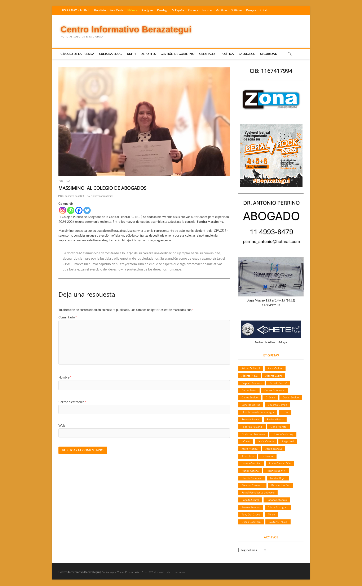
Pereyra (251, 10)
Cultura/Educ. (110, 53)
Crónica (270, 397)
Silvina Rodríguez (278, 507)
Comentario (67, 317)
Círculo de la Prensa (77, 53)
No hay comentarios (101, 195)
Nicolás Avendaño (252, 478)
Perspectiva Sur (280, 485)
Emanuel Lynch (250, 419)
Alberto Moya (249, 375)
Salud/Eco (247, 53)
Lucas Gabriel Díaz (280, 463)
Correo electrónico (72, 402)
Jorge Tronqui (273, 448)
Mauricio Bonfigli (276, 470)
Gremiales (207, 53)
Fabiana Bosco (275, 419)
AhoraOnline (275, 368)
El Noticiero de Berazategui (258, 412)
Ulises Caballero (251, 521)
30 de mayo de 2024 (72, 195)
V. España (178, 10)
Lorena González (251, 463)
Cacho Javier (249, 390)
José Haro (247, 456)
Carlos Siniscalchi (274, 390)
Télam (271, 514)
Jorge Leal (288, 441)
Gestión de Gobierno (177, 53)
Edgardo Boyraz (251, 404)
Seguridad (268, 53)
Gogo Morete (278, 426)
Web (61, 425)
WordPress (141, 572)
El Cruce (132, 10)
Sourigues (147, 10)
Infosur (246, 441)
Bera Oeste (116, 10)
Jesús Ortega (266, 441)
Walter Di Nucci (278, 521)
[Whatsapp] (70, 210)
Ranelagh (162, 10)
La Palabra (267, 456)
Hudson (207, 10)
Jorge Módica (249, 448)
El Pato (264, 10)
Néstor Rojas (278, 478)
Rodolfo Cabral (250, 499)
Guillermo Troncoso (253, 434)
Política (227, 53)
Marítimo (221, 10)
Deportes (148, 53)
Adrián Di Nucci (251, 368)
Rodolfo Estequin (277, 499)
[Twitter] (87, 210)
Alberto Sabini (273, 375)
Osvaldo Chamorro (252, 485)
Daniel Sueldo (291, 397)
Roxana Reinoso (251, 507)
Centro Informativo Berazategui (126, 29)
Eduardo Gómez (277, 404)
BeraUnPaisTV (278, 383)
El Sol (285, 412)
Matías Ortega (250, 470)
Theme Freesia (125, 572)
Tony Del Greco (251, 514)
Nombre (64, 377)
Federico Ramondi (252, 426)
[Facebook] (79, 210)
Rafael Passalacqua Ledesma (258, 492)
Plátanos (193, 10)
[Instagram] (62, 210)
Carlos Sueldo (250, 397)
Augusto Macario (251, 383)
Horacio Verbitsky (283, 434)
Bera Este (100, 10)
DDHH (131, 53)
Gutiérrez (236, 10)
